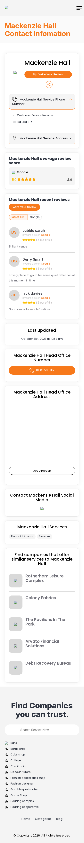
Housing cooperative (25, 807)
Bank (14, 743)
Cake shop (18, 754)
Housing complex (22, 801)
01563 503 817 (22, 122)
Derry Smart (32, 259)
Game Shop (19, 795)
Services (44, 536)
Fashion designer (22, 783)
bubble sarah (33, 230)
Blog (59, 819)
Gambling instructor (24, 789)
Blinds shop (18, 749)
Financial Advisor (22, 536)
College (16, 760)
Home (25, 819)
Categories (43, 819)
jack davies (32, 293)
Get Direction (42, 471)
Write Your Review (50, 74)
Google (35, 217)
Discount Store (21, 772)
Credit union (19, 766)
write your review (24, 207)
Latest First (18, 217)
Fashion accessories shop (28, 778)
